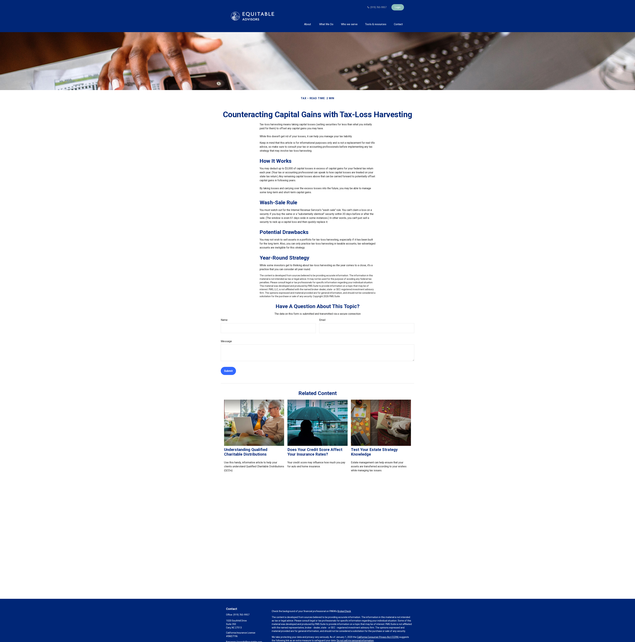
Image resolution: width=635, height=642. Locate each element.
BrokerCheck (344, 611)
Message (226, 341)
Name (224, 319)
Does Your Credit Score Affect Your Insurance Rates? (314, 452)
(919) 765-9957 (378, 7)
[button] (308, 24)
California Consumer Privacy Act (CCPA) (378, 637)
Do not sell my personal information (355, 640)
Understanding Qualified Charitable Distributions (245, 452)
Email (322, 319)
